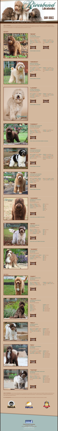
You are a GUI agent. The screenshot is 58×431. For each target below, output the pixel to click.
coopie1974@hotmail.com (29, 427)
